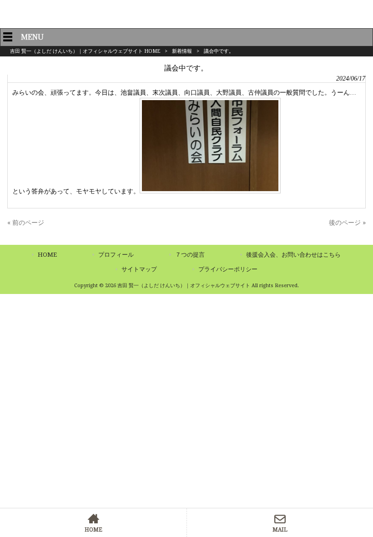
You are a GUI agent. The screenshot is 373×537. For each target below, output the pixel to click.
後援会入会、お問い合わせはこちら (293, 254)
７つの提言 (190, 254)
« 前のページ (25, 222)
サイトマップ (139, 269)
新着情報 (182, 51)
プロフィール (116, 254)
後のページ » (347, 222)
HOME (47, 254)
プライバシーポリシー (227, 269)
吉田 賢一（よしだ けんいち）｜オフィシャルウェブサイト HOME (85, 51)
